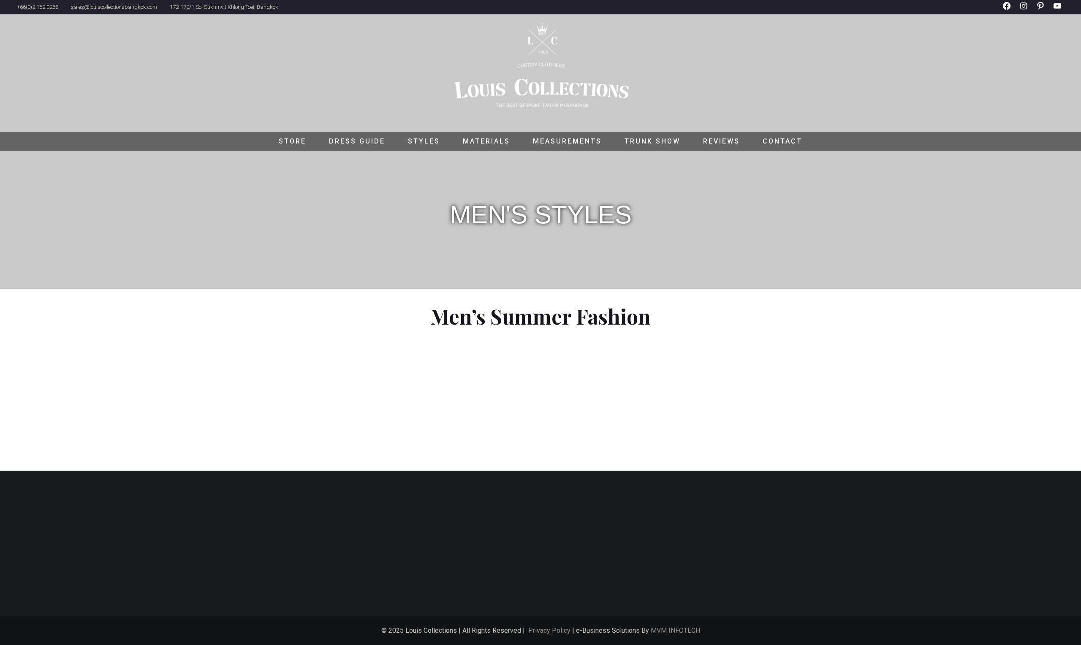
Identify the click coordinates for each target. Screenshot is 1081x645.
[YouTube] (1057, 17)
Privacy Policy (549, 630)
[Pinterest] (1040, 17)
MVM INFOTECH (675, 630)
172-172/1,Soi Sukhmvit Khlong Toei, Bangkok (224, 7)
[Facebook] (1006, 17)
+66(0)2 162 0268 (37, 7)
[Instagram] (1023, 17)
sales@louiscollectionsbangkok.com (114, 7)
